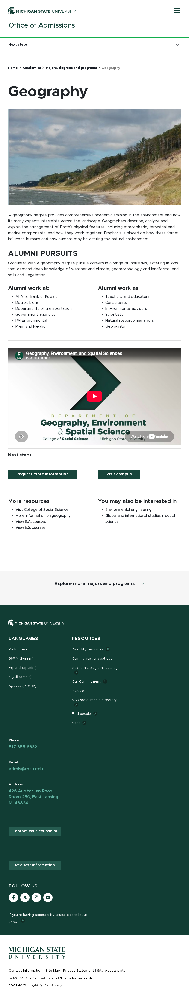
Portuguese (18, 649)
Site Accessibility (111, 970)
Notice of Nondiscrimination (77, 978)
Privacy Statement (78, 970)
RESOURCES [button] (86, 638)
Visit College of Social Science (41, 510)
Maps (76, 723)
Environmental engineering (128, 510)
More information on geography (43, 516)
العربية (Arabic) (20, 677)
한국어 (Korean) (21, 658)
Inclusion (79, 690)
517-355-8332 (23, 747)
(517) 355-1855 (29, 978)
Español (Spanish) (23, 668)
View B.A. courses (30, 521)
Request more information (42, 474)
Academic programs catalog (95, 668)
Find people (81, 713)
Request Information (35, 865)
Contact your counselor (35, 831)
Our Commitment (86, 681)
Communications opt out (92, 658)
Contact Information (25, 970)
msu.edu (51, 978)
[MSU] (94, 627)
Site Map (53, 970)
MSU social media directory (94, 700)
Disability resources (87, 649)
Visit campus (119, 474)
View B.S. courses (30, 527)
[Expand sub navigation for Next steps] (177, 44)
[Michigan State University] (42, 10)
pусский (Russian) (23, 686)
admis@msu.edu (26, 769)
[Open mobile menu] (177, 11)
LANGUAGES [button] (23, 638)
